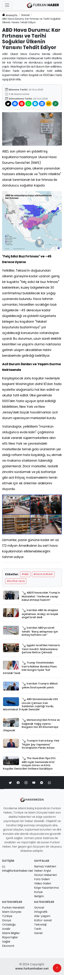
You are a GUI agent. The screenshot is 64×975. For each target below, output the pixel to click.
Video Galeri (42, 883)
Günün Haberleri (45, 875)
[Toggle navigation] (7, 5)
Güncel (25, 15)
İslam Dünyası (11, 912)
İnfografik (40, 912)
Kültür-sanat (43, 920)
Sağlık (6, 942)
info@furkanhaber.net (17, 871)
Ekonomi (8, 946)
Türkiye (7, 916)
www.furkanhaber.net (32, 968)
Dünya (6, 920)
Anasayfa (11, 15)
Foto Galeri (42, 879)
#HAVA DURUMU (43, 574)
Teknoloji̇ (40, 925)
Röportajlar (10, 937)
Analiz (6, 929)
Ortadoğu (9, 925)
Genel (38, 933)
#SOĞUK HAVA (16, 581)
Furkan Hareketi (13, 908)
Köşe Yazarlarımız (46, 888)
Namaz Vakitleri (45, 866)
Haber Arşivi (42, 871)
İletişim (39, 896)
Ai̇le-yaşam (42, 916)
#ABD (25, 574)
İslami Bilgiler (11, 933)
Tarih (37, 929)
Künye (38, 892)
